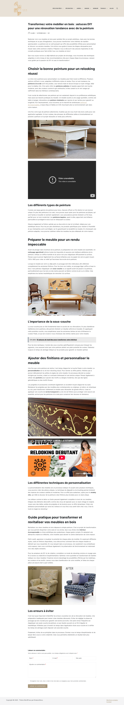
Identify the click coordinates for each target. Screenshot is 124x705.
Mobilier (95, 8)
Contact (108, 702)
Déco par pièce (57, 8)
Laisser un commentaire (38, 686)
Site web (79, 658)
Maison (87, 8)
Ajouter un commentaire (37, 664)
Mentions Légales (112, 700)
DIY (49, 33)
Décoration (69, 8)
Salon (111, 8)
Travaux (103, 8)
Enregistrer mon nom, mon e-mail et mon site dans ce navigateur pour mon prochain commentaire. (58, 681)
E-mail (55, 658)
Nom (31, 658)
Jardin (79, 8)
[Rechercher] (117, 8)
